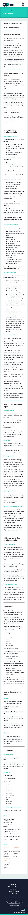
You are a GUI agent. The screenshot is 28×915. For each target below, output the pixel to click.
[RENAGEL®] (18, 852)
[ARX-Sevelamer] (8, 852)
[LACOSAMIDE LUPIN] (8, 864)
